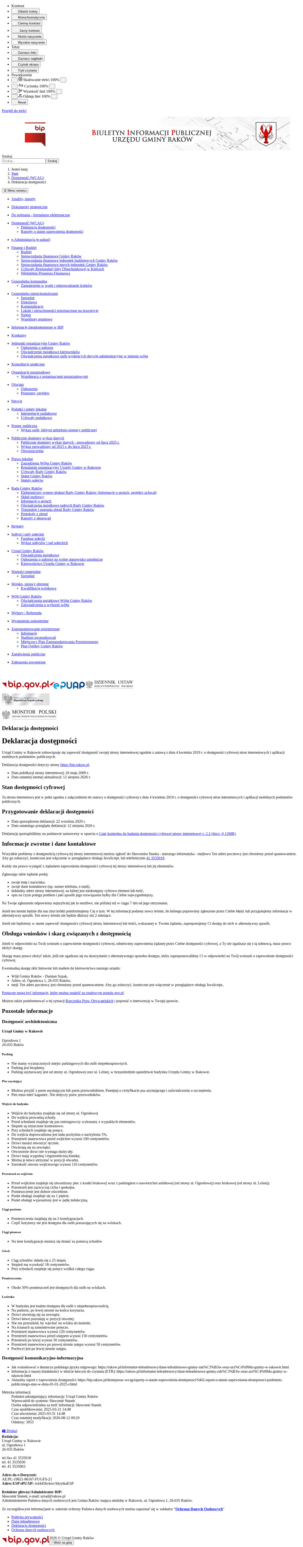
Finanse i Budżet (23, 248)
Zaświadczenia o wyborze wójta (45, 605)
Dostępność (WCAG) (27, 223)
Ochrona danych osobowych (32, 1530)
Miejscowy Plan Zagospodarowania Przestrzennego (59, 642)
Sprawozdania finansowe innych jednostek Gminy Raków (64, 265)
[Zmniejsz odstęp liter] (14, 96)
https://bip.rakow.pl (74, 765)
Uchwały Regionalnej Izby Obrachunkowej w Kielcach (62, 269)
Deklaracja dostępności (38, 227)
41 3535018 (155, 858)
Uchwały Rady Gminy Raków (44, 472)
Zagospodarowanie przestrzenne (35, 629)
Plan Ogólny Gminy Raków (42, 646)
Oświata (17, 385)
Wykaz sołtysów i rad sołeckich (44, 543)
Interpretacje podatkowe (39, 413)
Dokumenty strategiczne (29, 207)
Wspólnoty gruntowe (36, 319)
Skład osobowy (32, 497)
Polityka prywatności (27, 1517)
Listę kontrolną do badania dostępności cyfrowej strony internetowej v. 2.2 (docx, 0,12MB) (167, 834)
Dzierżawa (29, 302)
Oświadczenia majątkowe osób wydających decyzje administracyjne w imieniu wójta (84, 356)
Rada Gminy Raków (26, 488)
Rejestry (17, 526)
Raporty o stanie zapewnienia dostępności (52, 232)
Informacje (29, 633)
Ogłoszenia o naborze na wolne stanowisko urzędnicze (62, 559)
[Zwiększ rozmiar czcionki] (52, 86)
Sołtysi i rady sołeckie (27, 534)
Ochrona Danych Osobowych (199, 1509)
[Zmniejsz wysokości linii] (14, 91)
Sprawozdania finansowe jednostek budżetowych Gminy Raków (69, 260)
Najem (26, 315)
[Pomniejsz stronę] (14, 79)
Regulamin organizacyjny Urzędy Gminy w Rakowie (61, 467)
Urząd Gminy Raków (27, 551)
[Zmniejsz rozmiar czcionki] (14, 86)
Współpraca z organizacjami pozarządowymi (54, 376)
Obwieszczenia (32, 451)
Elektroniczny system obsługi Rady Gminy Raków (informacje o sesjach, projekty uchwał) (88, 493)
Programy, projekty (35, 393)
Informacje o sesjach (36, 501)
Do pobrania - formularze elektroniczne (40, 215)
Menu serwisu (15, 190)
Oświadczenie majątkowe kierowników (50, 352)
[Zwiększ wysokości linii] (59, 91)
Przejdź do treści (14, 111)
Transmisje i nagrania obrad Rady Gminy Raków (57, 510)
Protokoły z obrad (34, 514)
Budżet (26, 252)
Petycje (16, 401)
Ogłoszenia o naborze (37, 348)
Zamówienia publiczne (28, 654)
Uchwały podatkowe (36, 418)
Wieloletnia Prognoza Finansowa (45, 273)
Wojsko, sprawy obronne (30, 584)
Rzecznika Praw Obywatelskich (89, 1001)
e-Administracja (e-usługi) (30, 240)
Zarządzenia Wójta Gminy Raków (46, 463)
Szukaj (7, 156)
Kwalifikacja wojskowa (38, 588)
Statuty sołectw (32, 480)
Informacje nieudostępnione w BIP (37, 327)
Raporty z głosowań (36, 518)
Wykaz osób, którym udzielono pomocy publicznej (59, 430)
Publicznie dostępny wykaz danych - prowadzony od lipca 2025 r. (70, 442)
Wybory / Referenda (26, 613)
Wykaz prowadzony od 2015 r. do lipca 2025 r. (56, 447)
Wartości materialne (26, 572)
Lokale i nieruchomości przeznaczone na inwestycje (59, 311)
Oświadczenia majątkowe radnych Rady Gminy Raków (62, 505)
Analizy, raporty (23, 199)
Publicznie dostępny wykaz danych (37, 438)
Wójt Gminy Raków (26, 596)
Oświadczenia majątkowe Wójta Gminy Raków (56, 601)
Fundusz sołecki (33, 539)
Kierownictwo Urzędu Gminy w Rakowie (52, 564)
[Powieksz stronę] (63, 79)
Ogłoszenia (29, 389)
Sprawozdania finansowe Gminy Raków (51, 256)
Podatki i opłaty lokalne (29, 409)
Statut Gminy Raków (37, 476)
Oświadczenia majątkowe (40, 555)
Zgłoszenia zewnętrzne (28, 662)
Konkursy (18, 335)
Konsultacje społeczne (28, 364)
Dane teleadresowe (25, 1521)
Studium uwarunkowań (38, 638)
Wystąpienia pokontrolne (30, 621)
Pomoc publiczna (24, 426)
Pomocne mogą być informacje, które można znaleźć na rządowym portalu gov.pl (63, 993)
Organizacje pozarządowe (30, 372)
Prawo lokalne (22, 459)
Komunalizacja (32, 306)
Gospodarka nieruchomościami (34, 294)
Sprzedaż (28, 298)
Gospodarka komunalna (29, 281)
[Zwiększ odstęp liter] (54, 96)
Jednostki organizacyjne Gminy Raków (40, 343)
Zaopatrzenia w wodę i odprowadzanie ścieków (56, 286)
